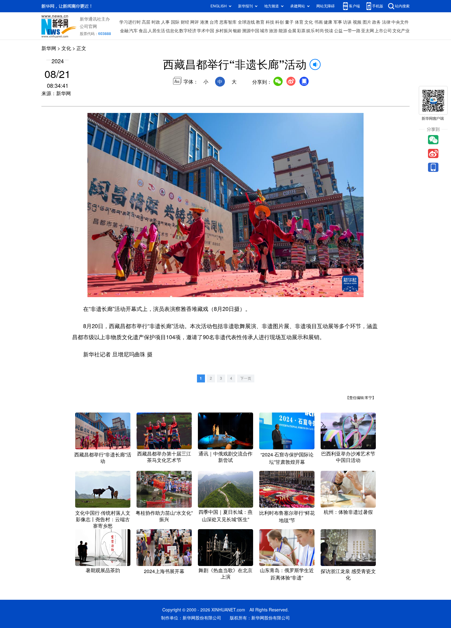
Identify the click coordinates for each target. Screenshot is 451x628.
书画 (318, 22)
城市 (264, 31)
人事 (165, 22)
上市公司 (383, 31)
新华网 (48, 48)
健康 (328, 22)
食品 (143, 31)
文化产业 (401, 31)
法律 (386, 22)
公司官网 (88, 26)
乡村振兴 (223, 31)
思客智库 (228, 22)
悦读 (329, 31)
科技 (270, 22)
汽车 (133, 31)
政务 (376, 22)
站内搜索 (402, 6)
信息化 (172, 31)
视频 (357, 22)
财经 (185, 22)
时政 (156, 22)
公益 (338, 31)
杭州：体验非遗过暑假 (348, 512)
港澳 (204, 22)
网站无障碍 (325, 6)
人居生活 (156, 31)
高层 (146, 22)
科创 (279, 22)
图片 (367, 22)
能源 (283, 31)
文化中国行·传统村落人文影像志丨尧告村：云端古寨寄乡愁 (102, 519)
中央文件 (400, 22)
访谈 (347, 22)
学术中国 (205, 31)
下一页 (245, 378)
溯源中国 (250, 31)
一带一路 (351, 31)
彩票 (301, 31)
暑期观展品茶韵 (103, 570)
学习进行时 (130, 22)
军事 (337, 22)
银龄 (237, 31)
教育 (260, 22)
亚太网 (367, 31)
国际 (175, 22)
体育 (299, 22)
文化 (308, 22)
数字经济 (187, 31)
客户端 (354, 6)
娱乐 (310, 31)
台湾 (214, 22)
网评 (194, 22)
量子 (289, 22)
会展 (292, 31)
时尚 (319, 31)
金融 (124, 31)
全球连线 (246, 22)
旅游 (273, 31)
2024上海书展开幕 (164, 571)
